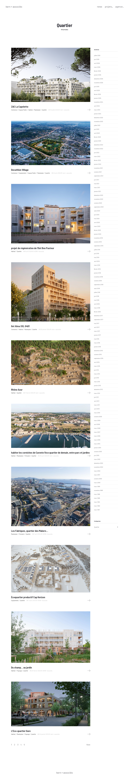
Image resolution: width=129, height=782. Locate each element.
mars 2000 (97, 482)
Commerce (14, 110)
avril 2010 (97, 409)
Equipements (22, 173)
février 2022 (97, 160)
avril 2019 (97, 261)
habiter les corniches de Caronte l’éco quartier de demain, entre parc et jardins (50, 452)
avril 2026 (97, 63)
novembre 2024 (98, 102)
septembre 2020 (99, 207)
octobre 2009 (98, 416)
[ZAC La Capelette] (50, 75)
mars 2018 (97, 308)
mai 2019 (96, 257)
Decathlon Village (20, 169)
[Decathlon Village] (50, 143)
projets (108, 6)
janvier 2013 (97, 385)
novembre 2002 (98, 467)
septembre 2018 (98, 284)
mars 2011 (97, 405)
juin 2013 (96, 378)
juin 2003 (96, 455)
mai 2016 (96, 339)
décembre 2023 (98, 117)
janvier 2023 (97, 141)
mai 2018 (96, 300)
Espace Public (23, 110)
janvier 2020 (97, 234)
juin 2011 (96, 397)
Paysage (19, 671)
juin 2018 (96, 296)
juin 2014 (96, 370)
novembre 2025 (98, 82)
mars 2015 (97, 366)
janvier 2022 (97, 164)
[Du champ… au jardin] (50, 637)
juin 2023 (96, 129)
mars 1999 (97, 486)
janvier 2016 (97, 346)
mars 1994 (97, 502)
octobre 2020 (98, 203)
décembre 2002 (98, 463)
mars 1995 (97, 498)
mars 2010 (97, 412)
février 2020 (97, 230)
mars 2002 (97, 471)
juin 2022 (96, 152)
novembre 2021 (98, 168)
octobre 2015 (98, 354)
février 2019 (97, 269)
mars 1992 (97, 506)
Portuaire (27, 456)
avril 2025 (97, 90)
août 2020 (97, 211)
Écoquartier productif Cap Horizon (28, 597)
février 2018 (97, 312)
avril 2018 (97, 304)
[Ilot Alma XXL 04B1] (50, 291)
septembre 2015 (98, 358)
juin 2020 (96, 214)
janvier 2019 (97, 273)
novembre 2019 (98, 238)
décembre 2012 (98, 389)
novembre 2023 (98, 121)
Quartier (44, 110)
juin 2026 (96, 59)
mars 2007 (97, 432)
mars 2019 (97, 265)
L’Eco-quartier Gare (21, 730)
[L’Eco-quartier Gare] (50, 704)
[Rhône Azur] (50, 362)
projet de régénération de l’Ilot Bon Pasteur (32, 248)
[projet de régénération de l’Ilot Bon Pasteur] (50, 213)
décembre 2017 (98, 315)
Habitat (30, 110)
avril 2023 (97, 133)
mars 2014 (97, 374)
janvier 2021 (97, 191)
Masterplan (37, 110)
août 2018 (97, 288)
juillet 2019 (97, 249)
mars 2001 (97, 475)
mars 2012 (97, 393)
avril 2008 (97, 424)
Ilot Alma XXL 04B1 (20, 326)
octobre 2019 (98, 242)
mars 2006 (97, 436)
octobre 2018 (98, 280)
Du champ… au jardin (21, 667)
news (99, 6)
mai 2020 (96, 218)
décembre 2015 (98, 350)
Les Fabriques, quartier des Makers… (29, 530)
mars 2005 (97, 440)
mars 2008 (97, 428)
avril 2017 (96, 327)
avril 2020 (97, 222)
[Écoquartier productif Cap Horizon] (50, 569)
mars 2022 (97, 156)
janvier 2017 (97, 335)
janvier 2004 (97, 447)
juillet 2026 (97, 55)
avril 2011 (96, 401)
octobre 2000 (98, 479)
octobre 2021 (98, 172)
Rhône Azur (16, 389)
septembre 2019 (98, 246)
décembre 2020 (98, 195)
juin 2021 (96, 180)
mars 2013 (97, 381)
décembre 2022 (98, 145)
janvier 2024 (97, 114)
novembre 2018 (98, 277)
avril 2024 (97, 106)
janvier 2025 (97, 98)
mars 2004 (97, 444)
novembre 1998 (98, 490)
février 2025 (97, 94)
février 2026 (97, 71)
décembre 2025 (98, 79)
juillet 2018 (97, 292)
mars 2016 (97, 343)
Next (88, 744)
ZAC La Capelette (19, 106)
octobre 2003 (98, 451)
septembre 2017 (98, 319)
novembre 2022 (98, 148)
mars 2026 (97, 67)
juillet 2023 (97, 125)
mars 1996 (97, 494)
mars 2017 (97, 331)
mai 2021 (96, 183)
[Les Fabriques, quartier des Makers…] (50, 496)
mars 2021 (97, 187)
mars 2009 (97, 420)
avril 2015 (97, 362)
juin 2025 (96, 86)
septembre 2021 (98, 176)
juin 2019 (96, 253)
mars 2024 (97, 110)
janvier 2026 (97, 75)
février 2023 (97, 137)
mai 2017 (96, 323)
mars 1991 (97, 510)
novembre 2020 (98, 199)
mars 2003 (97, 459)
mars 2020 (97, 226)
